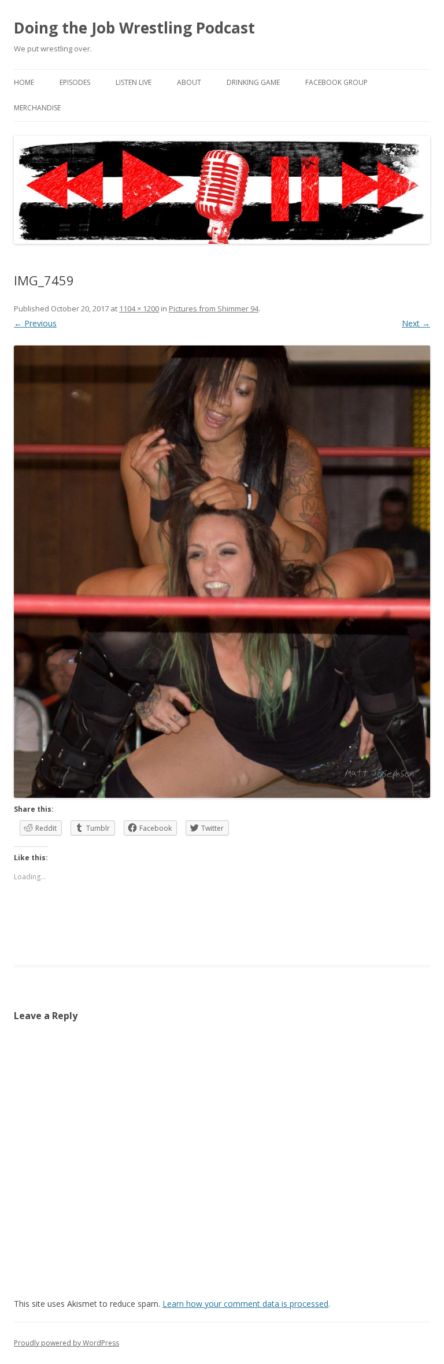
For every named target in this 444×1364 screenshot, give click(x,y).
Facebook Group (336, 82)
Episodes (75, 82)
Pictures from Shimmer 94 (213, 308)
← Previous (35, 323)
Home (24, 82)
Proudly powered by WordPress (66, 1343)
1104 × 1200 (139, 308)
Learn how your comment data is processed (245, 1303)
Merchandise (37, 108)
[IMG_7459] (222, 571)
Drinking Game (253, 82)
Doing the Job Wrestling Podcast (134, 27)
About (189, 82)
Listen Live (133, 82)
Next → (416, 323)
